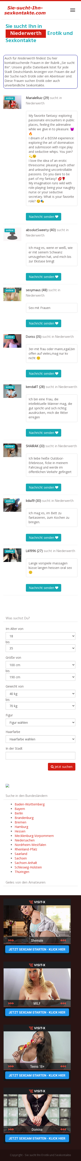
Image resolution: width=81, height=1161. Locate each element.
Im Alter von (14, 629)
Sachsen (21, 858)
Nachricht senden (42, 216)
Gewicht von (15, 686)
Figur (9, 715)
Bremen (20, 822)
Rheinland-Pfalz (26, 849)
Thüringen (22, 872)
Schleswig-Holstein (28, 867)
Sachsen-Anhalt (26, 863)
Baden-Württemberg (30, 804)
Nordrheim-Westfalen (30, 845)
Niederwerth (35, 103)
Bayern (20, 809)
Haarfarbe (13, 732)
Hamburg (21, 827)
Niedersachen (25, 840)
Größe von (13, 657)
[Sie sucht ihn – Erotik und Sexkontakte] (25, 10)
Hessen (20, 831)
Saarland (21, 854)
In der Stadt (14, 748)
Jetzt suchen (63, 766)
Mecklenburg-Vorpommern (34, 836)
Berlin (19, 813)
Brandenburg (24, 818)
